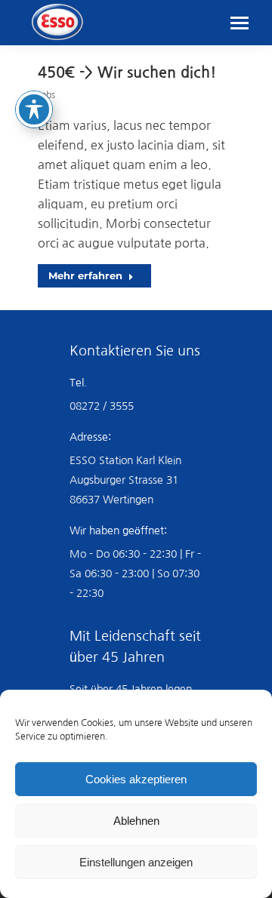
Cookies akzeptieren (136, 779)
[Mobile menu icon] (239, 23)
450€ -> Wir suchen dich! (127, 72)
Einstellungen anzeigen (136, 862)
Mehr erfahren (85, 275)
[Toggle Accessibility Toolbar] (34, 109)
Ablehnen (136, 820)
